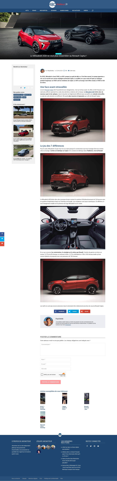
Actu (27, 10)
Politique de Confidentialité (51, 478)
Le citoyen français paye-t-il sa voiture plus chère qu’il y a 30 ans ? (71, 454)
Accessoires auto (18, 94)
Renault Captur (49, 90)
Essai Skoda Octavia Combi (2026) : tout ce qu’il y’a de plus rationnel (22, 120)
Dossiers (53, 10)
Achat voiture (17, 97)
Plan (61, 478)
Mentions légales (33, 478)
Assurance (17, 99)
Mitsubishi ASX (90, 92)
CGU (41, 478)
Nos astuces (76, 10)
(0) (66, 70)
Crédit (24, 97)
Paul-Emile (51, 70)
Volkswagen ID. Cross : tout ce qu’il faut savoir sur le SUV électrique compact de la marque (71, 467)
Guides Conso (64, 10)
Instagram (68, 324)
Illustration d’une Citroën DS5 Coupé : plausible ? (70, 460)
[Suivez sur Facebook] (21, 87)
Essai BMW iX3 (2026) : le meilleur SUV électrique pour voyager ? (22, 159)
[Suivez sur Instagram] (28, 87)
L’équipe (24, 478)
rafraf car (64, 447)
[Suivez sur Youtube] (32, 87)
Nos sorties (43, 10)
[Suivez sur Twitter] (24, 87)
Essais (34, 10)
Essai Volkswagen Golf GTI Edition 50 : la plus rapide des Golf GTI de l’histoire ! (22, 140)
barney (64, 465)
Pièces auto (28, 94)
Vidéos (86, 10)
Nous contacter (16, 478)
